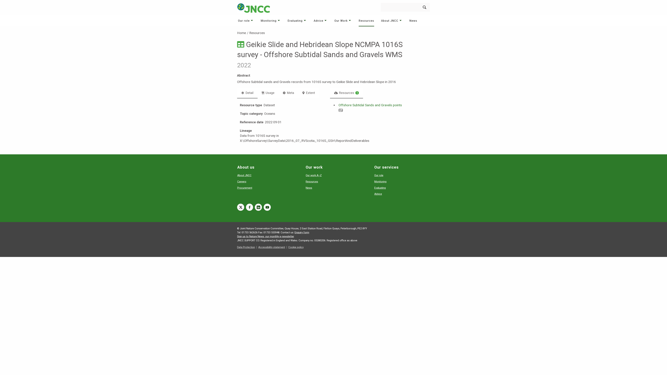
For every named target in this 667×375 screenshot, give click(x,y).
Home (241, 33)
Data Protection (246, 247)
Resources (366, 20)
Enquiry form (302, 232)
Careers (241, 181)
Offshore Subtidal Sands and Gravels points (370, 105)
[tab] (346, 93)
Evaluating (295, 20)
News (413, 20)
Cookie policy (296, 247)
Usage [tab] (269, 93)
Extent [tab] (310, 93)
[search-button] (424, 7)
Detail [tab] (249, 93)
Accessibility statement (271, 247)
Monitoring (269, 20)
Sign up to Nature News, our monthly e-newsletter (265, 236)
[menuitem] (245, 20)
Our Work (341, 20)
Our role (244, 20)
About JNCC (389, 20)
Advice (318, 20)
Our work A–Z (314, 175)
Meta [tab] (290, 93)
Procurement (244, 187)
